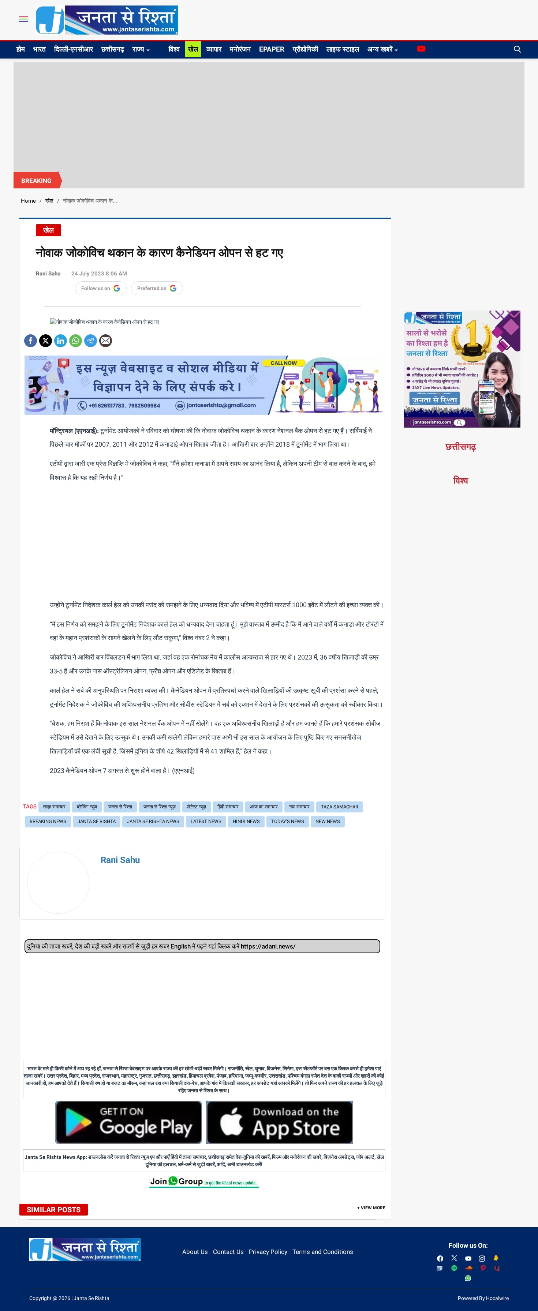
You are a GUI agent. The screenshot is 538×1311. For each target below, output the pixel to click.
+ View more (371, 1207)
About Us (195, 1251)
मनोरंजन (240, 49)
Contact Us (228, 1251)
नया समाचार (299, 806)
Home (28, 201)
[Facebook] (30, 338)
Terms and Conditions (322, 1251)
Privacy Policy (268, 1251)
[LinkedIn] (60, 338)
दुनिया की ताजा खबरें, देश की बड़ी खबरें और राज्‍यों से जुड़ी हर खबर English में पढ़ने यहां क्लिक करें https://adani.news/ (161, 946)
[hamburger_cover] (23, 19)
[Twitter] (45, 338)
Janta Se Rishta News (153, 821)
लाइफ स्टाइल (342, 49)
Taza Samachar (339, 806)
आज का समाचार (264, 806)
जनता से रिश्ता (120, 806)
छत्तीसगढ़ (112, 49)
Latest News (206, 821)
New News (327, 821)
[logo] (107, 20)
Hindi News (246, 821)
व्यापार (213, 49)
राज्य (138, 49)
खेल (193, 49)
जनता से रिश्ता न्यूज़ (159, 806)
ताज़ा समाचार (54, 806)
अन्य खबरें (379, 49)
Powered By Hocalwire (483, 1298)
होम (20, 49)
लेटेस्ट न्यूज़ (196, 806)
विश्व (174, 49)
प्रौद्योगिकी (305, 49)
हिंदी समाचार (228, 806)
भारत (39, 49)
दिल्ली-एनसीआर (73, 49)
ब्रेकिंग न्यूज (87, 806)
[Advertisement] (269, 117)
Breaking (36, 180)
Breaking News (48, 821)
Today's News (287, 821)
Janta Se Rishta (97, 821)
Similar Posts (54, 1209)
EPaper (271, 49)
